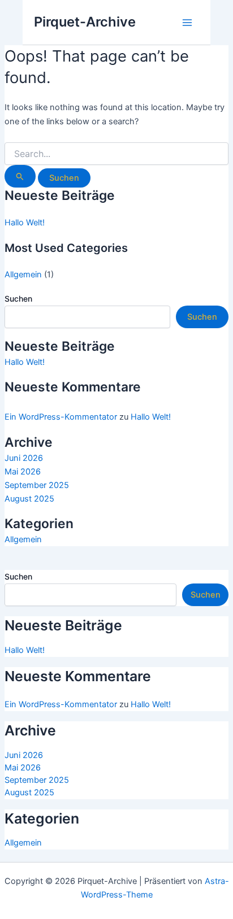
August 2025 (29, 499)
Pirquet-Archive (85, 22)
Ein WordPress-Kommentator (61, 417)
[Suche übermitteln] (20, 176)
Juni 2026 (24, 458)
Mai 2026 (23, 472)
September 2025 (37, 485)
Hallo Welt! (25, 222)
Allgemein (23, 274)
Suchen (18, 298)
